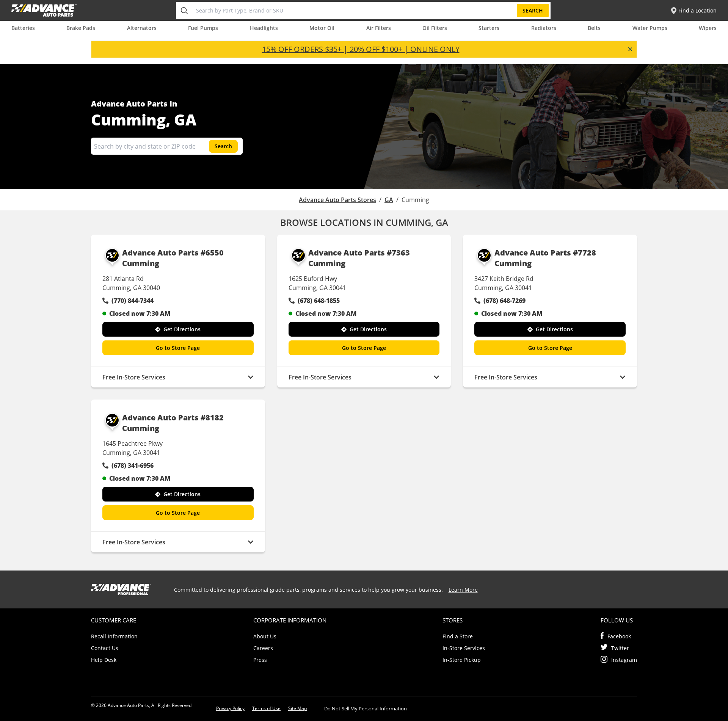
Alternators (142, 27)
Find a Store (457, 636)
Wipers (708, 27)
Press (260, 659)
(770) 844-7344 (132, 300)
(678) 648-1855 (319, 300)
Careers (263, 648)
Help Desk (103, 659)
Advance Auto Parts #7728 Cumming (545, 258)
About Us (264, 636)
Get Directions (182, 329)
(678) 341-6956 (132, 465)
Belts (594, 27)
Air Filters (378, 27)
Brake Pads (80, 27)
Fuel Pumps (203, 27)
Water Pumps (649, 27)
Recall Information (114, 636)
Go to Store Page (178, 347)
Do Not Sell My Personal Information (365, 708)
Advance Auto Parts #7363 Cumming (359, 258)
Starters (489, 27)
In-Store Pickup (461, 659)
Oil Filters (434, 27)
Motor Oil (321, 27)
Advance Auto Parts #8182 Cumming (173, 422)
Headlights (264, 27)
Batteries (23, 27)
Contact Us (104, 648)
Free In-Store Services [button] (133, 377)
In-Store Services (463, 648)
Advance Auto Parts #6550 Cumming (173, 258)
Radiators (543, 27)
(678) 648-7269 (504, 300)
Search (532, 10)
